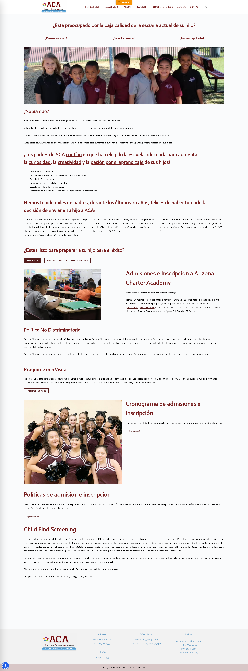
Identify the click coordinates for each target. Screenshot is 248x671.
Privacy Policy (188, 649)
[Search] (206, 7)
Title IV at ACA (189, 645)
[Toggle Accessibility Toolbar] (5, 665)
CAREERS (181, 7)
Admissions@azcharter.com (141, 308)
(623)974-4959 (102, 658)
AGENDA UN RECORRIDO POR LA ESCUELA (67, 260)
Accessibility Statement (189, 641)
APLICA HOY (32, 260)
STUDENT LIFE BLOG (163, 7)
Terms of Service (189, 652)
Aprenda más (135, 431)
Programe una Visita (36, 391)
